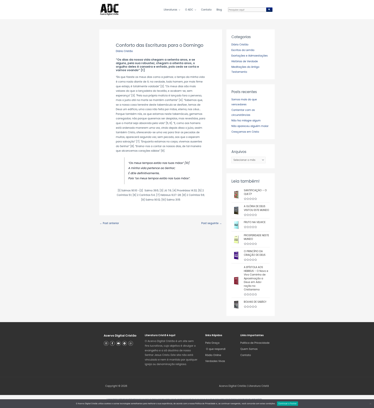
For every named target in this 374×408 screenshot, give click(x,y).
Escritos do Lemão (242, 50)
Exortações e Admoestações (249, 55)
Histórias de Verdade (244, 61)
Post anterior (109, 223)
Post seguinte (211, 223)
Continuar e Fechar (287, 403)
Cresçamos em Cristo (245, 132)
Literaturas (170, 9)
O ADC (189, 9)
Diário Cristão (124, 51)
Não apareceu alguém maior (250, 126)
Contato (206, 9)
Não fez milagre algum (246, 120)
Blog (219, 9)
